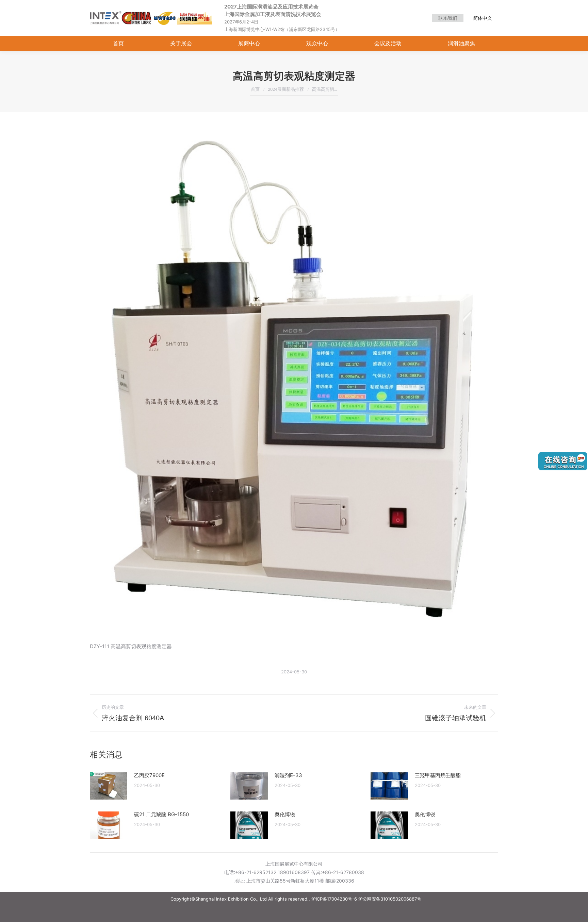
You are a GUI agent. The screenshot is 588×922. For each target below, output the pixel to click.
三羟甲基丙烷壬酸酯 (438, 775)
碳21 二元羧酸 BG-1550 (161, 814)
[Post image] (108, 786)
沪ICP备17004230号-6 (334, 899)
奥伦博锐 (285, 814)
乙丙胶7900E (149, 775)
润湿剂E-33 (288, 775)
